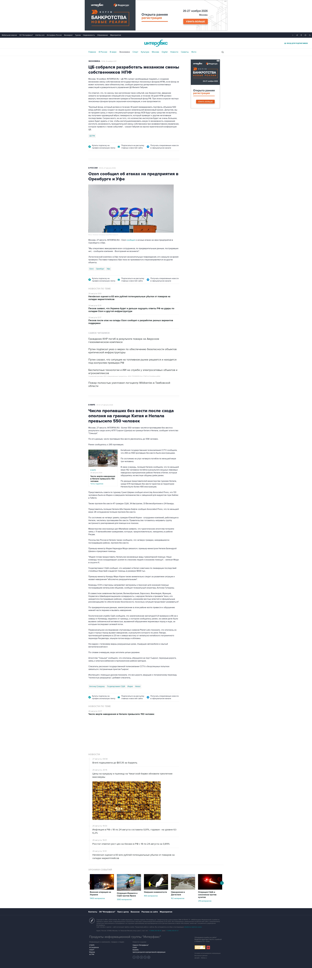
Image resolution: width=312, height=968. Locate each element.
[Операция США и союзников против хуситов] (210, 858)
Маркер (92, 922)
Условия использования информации (208, 923)
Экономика (124, 52)
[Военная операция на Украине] (102, 858)
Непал (137, 686)
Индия (130, 686)
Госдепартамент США (116, 686)
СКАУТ (91, 919)
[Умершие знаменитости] (156, 858)
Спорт (135, 52)
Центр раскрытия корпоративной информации (149, 922)
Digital (165, 52)
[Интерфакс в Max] (148, 926)
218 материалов (204, 870)
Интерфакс (156, 43)
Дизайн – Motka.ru (201, 927)
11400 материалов (97, 868)
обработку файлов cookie (193, 896)
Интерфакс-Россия (54, 35)
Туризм (78, 35)
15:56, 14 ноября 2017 (109, 61)
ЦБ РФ (92, 136)
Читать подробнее (102, 480)
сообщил (131, 240)
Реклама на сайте (149, 881)
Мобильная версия (9, 35)
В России (103, 52)
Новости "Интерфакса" (141, 915)
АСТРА (91, 924)
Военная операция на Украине (100, 862)
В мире (113, 52)
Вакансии (135, 881)
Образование (102, 35)
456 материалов (151, 865)
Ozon (91, 269)
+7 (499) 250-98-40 (155, 900)
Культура (145, 52)
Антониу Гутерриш (97, 686)
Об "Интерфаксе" (26, 35)
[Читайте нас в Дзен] (134, 926)
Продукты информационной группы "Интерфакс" (125, 906)
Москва (155, 52)
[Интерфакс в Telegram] (137, 926)
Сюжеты (185, 52)
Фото (193, 52)
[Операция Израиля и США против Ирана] (129, 859)
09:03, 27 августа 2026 (107, 168)
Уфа (108, 269)
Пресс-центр (123, 881)
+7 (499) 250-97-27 (172, 900)
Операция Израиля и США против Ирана (127, 864)
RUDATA (136, 919)
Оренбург (100, 269)
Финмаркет (68, 35)
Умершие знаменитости (155, 861)
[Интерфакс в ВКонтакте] (141, 926)
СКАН (135, 917)
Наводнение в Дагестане (178, 862)
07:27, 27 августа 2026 (105, 405)
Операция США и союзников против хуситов (207, 864)
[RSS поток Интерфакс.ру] (145, 926)
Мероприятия (115, 35)
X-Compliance (94, 917)
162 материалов (177, 868)
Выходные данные (201, 925)
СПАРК (91, 915)
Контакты (92, 881)
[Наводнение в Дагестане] (183, 858)
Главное (92, 52)
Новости (174, 52)
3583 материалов (124, 869)
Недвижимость (89, 35)
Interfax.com (39, 35)
